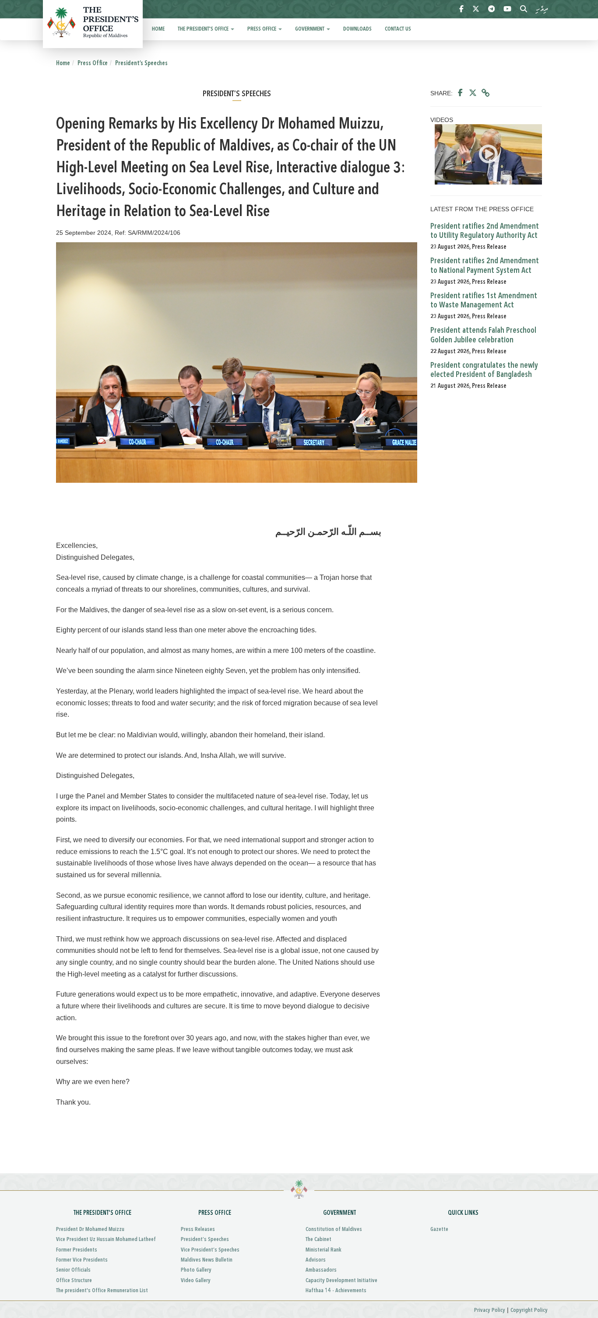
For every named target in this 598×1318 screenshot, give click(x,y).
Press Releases (198, 1229)
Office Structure (74, 1280)
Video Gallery (196, 1280)
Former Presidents (76, 1250)
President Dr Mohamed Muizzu (90, 1229)
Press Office (262, 29)
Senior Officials (73, 1270)
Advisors (316, 1260)
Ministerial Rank (323, 1250)
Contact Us (398, 29)
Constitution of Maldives (334, 1229)
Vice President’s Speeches (210, 1250)
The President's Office (204, 29)
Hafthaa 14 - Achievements (336, 1291)
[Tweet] (473, 93)
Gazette (439, 1229)
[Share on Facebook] (460, 93)
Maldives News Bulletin (206, 1260)
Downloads (357, 29)
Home (158, 29)
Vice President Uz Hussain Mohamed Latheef (106, 1239)
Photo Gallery (196, 1270)
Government (310, 29)
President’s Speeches (141, 63)
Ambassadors (321, 1270)
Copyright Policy (529, 1310)
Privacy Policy (489, 1310)
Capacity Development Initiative (341, 1280)
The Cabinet (318, 1239)
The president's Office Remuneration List (102, 1291)
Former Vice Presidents (82, 1260)
